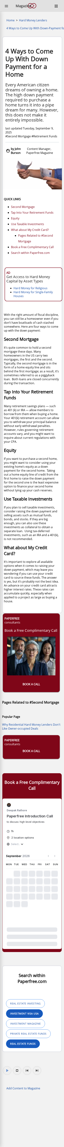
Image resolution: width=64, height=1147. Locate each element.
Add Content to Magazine (23, 1088)
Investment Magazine (25, 1023)
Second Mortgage (23, 207)
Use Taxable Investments (27, 224)
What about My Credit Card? (30, 230)
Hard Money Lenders (33, 20)
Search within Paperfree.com (30, 253)
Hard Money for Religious (30, 288)
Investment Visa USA (24, 1013)
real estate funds (23, 1043)
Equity (15, 218)
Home (10, 20)
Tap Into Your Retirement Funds (32, 213)
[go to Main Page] (32, 10)
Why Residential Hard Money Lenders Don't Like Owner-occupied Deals (31, 726)
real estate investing (25, 1003)
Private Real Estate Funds (28, 1033)
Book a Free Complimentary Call (32, 247)
